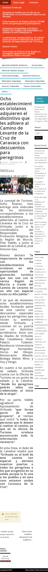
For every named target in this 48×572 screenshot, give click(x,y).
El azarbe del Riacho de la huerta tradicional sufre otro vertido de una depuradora (41, 113)
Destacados (37, 65)
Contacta (33, 2)
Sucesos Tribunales (10, 86)
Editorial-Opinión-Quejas (13, 70)
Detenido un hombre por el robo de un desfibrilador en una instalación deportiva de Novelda (23, 14)
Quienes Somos (9, 46)
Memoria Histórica (31, 75)
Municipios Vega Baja (11, 81)
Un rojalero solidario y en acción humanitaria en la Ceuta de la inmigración (40, 172)
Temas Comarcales (32, 86)
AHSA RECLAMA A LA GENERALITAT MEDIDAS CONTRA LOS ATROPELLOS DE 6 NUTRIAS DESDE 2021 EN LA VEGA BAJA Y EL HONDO (41, 207)
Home (5, 2)
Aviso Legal (18, 2)
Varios (5, 91)
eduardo (5, 162)
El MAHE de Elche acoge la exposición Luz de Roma (7, 534)
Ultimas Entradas (40, 99)
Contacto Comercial (11, 7)
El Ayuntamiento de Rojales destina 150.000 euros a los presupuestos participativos (23, 22)
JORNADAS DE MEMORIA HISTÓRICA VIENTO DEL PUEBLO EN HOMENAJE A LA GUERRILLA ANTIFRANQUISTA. (22, 30)
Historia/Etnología (10, 75)
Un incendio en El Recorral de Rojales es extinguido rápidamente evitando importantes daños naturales (21, 53)
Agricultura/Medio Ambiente (14, 65)
